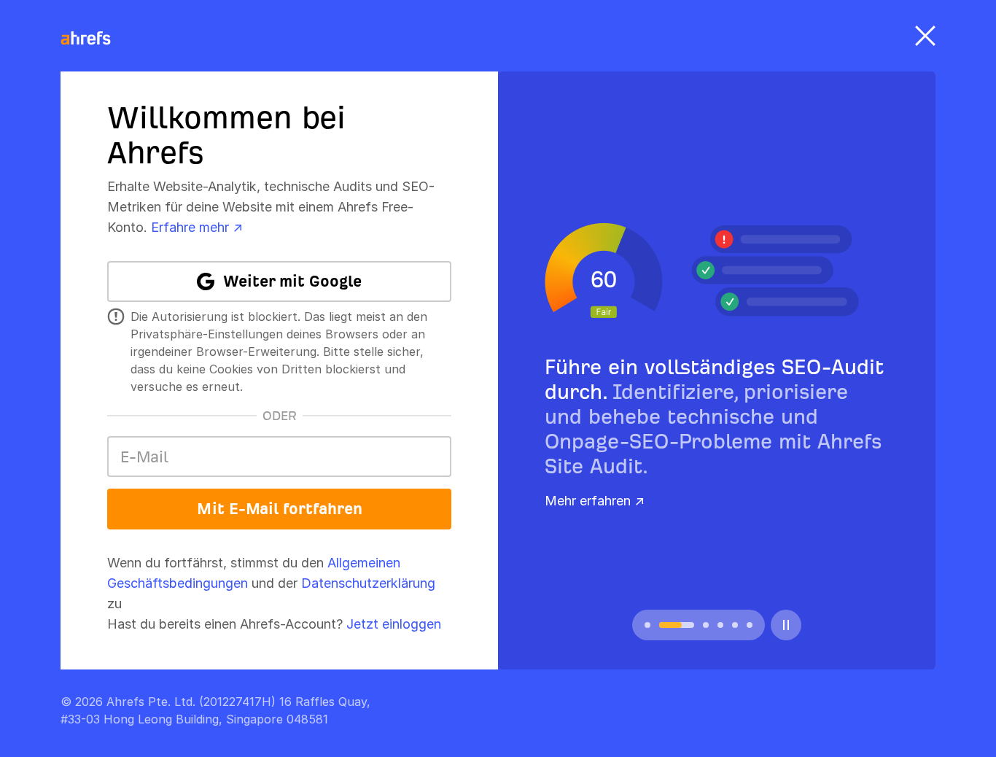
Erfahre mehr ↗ (197, 227)
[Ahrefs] (95, 38)
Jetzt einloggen (393, 624)
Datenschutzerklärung (368, 583)
